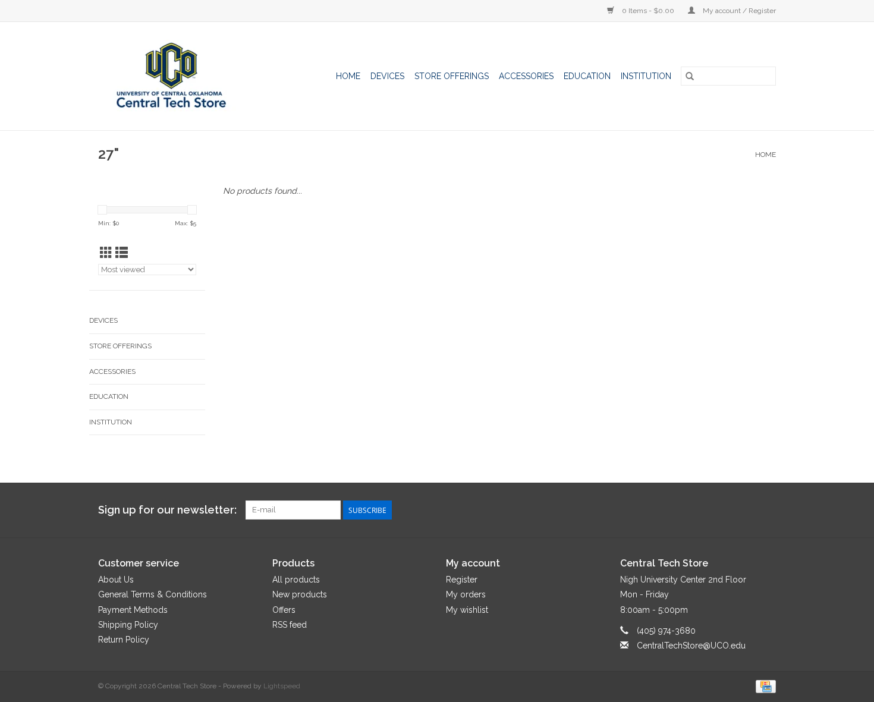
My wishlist (467, 610)
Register (461, 579)
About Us (116, 579)
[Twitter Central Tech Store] (744, 510)
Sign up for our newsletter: (167, 509)
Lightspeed (281, 686)
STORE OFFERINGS (451, 76)
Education (587, 76)
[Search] (690, 76)
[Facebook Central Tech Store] (723, 510)
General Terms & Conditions (152, 594)
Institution (646, 76)
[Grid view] (106, 252)
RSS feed (289, 624)
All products (296, 579)
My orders (466, 594)
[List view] (121, 252)
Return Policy (123, 639)
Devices (387, 76)
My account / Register (738, 11)
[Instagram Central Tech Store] (766, 510)
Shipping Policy (128, 624)
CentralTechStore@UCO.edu (691, 645)
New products (299, 594)
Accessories (526, 76)
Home (348, 76)
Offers (283, 610)
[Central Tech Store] (182, 76)
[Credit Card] (764, 686)
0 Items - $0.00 (648, 11)
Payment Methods (133, 610)
